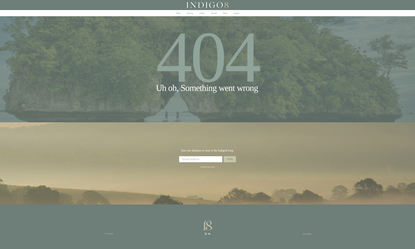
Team (225, 13)
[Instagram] (206, 234)
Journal (214, 13)
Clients (202, 13)
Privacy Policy (307, 234)
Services (190, 13)
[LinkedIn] (209, 234)
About (178, 13)
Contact (236, 13)
